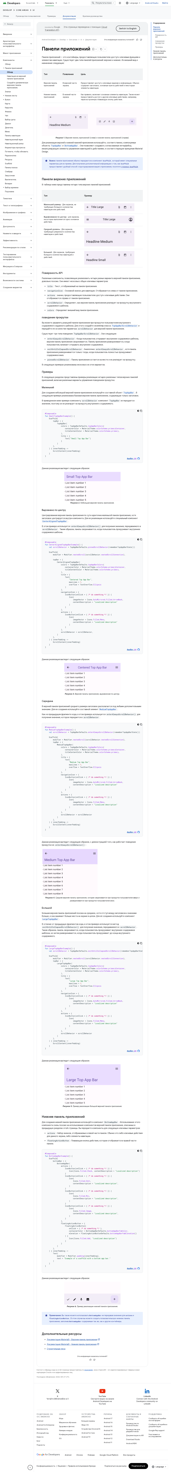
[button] (15, 34)
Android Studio (151, 3)
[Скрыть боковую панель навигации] (30, 1467)
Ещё (65, 3)
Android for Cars (88, 1433)
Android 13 (108, 1434)
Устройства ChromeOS (90, 1429)
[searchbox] (17, 24)
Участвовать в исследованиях (155, 1435)
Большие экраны (88, 1421)
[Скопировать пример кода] (141, 410)
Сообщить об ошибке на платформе (157, 1419)
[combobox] (103, 3)
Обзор (6, 16)
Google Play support (156, 1430)
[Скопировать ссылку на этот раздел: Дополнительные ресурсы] (84, 1334)
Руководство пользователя (28, 16)
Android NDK (131, 1443)
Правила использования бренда (82, 1466)
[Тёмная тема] (138, 410)
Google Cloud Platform (109, 1455)
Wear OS (85, 1425)
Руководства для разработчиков (133, 1430)
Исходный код (43, 1433)
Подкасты (41, 1445)
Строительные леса (56, 1349)
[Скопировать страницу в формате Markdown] (101, 49)
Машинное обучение (67, 1422)
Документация (69, 16)
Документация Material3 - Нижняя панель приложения (72, 1344)
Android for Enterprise (45, 1425)
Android (40, 1421)
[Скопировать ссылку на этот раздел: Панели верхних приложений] (88, 179)
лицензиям (88, 1370)
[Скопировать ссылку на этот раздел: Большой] (54, 908)
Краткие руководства (92, 16)
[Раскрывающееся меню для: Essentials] (38, 3)
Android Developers (49, 40)
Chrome (79, 1455)
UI (34, 10)
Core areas (22, 10)
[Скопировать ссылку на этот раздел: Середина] (55, 701)
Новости (40, 1437)
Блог (38, 1441)
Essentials (30, 3)
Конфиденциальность (68, 1434)
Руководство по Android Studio (132, 1424)
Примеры (51, 16)
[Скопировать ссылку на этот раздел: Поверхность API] (65, 273)
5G (60, 1438)
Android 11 (108, 1442)
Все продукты (129, 1455)
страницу (129, 167)
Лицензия (62, 1466)
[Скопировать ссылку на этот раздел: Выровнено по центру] (68, 510)
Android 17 (108, 1418)
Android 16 (108, 1422)
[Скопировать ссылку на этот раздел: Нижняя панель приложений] (87, 1116)
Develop (7, 10)
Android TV (85, 1437)
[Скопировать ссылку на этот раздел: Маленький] (56, 387)
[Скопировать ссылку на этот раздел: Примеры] (55, 372)
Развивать (49, 3)
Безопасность (42, 1429)
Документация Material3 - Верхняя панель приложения (72, 1339)
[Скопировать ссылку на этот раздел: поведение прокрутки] (70, 317)
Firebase (91, 1455)
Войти (165, 3)
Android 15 (108, 1426)
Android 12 (108, 1438)
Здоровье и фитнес (67, 1426)
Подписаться (138, 1466)
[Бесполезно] (141, 40)
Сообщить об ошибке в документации (158, 1425)
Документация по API (135, 1435)
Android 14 (108, 1430)
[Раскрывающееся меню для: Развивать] (57, 3)
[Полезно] (137, 40)
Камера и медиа (65, 1430)
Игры (61, 1418)
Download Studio (133, 1439)
